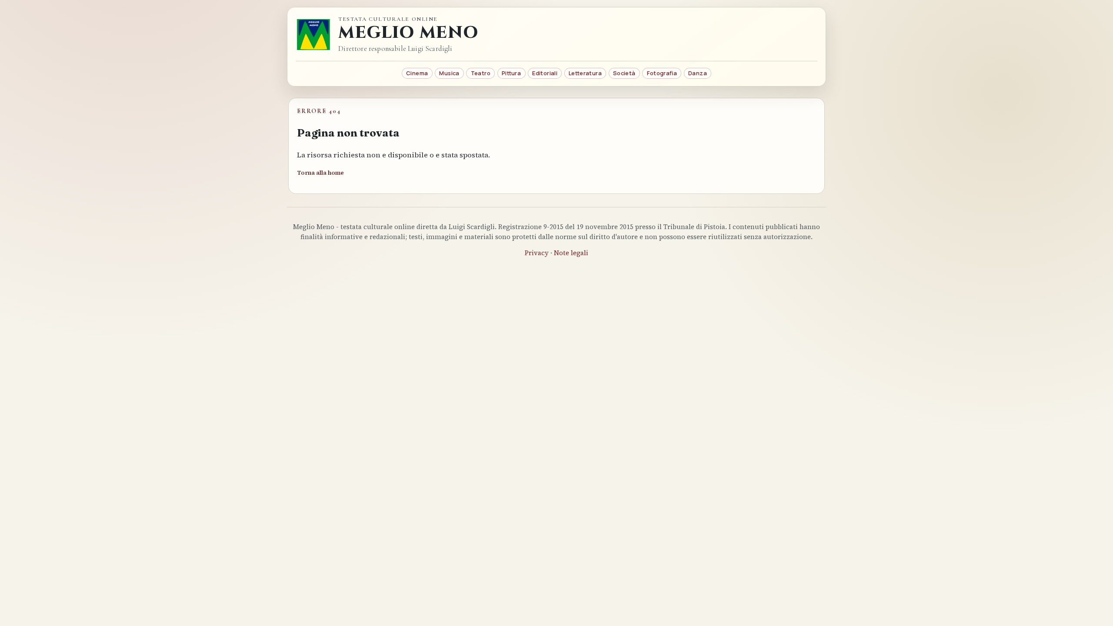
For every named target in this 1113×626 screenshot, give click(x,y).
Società (624, 73)
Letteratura (585, 73)
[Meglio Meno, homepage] (313, 34)
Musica (449, 73)
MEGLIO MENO (408, 33)
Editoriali (544, 73)
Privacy (537, 252)
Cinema (417, 73)
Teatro (480, 73)
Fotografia (662, 73)
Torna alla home (320, 173)
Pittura (511, 73)
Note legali (571, 252)
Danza (697, 73)
